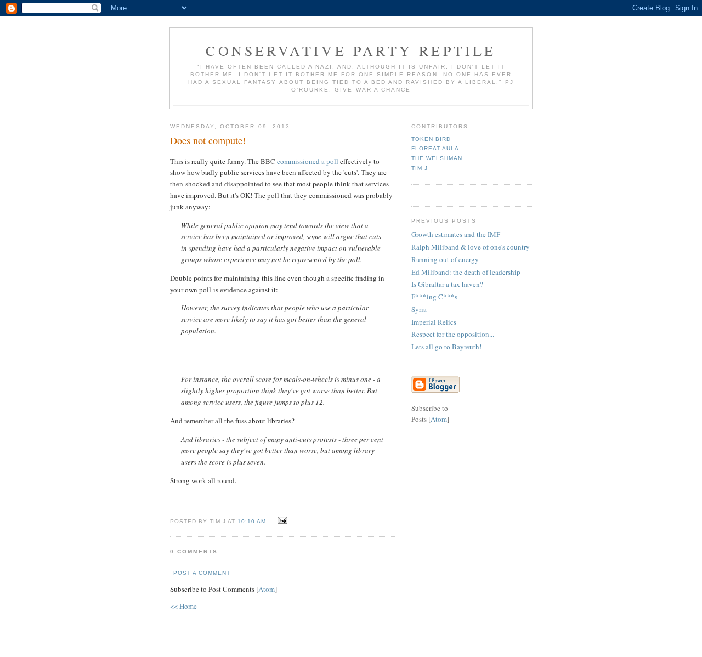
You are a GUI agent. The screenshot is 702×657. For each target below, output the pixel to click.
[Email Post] (281, 520)
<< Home (183, 606)
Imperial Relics (433, 322)
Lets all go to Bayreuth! (446, 347)
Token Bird (431, 139)
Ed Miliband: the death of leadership (465, 272)
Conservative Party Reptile (351, 50)
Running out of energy (445, 259)
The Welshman (436, 158)
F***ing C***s (434, 297)
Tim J (419, 168)
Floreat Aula (435, 148)
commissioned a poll (307, 161)
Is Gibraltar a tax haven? (447, 284)
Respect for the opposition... (452, 334)
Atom (266, 589)
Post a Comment (201, 573)
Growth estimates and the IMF (455, 234)
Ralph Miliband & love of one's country (470, 247)
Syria (419, 309)
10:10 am (252, 521)
